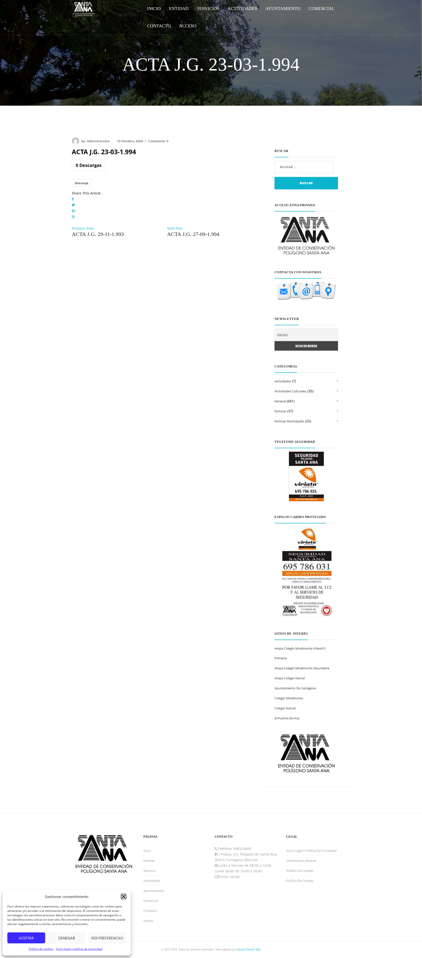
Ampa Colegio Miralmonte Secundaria (301, 668)
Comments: (158, 141)
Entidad (149, 860)
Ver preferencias (107, 938)
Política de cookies (41, 949)
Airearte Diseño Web (248, 949)
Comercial (150, 900)
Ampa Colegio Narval (289, 678)
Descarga (81, 183)
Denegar (66, 938)
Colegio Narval (284, 708)
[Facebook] (73, 199)
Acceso (148, 920)
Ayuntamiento (153, 890)
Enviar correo (229, 876)
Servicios (149, 870)
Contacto (150, 910)
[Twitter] (73, 205)
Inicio (147, 850)
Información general (301, 860)
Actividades (282, 381)
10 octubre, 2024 (130, 141)
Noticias (280, 411)
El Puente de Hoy (287, 718)
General (280, 401)
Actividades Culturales (290, 391)
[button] (123, 896)
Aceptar (26, 938)
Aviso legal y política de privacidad (79, 949)
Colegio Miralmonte (288, 698)
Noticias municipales (289, 421)
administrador (98, 141)
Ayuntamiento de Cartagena (295, 688)
